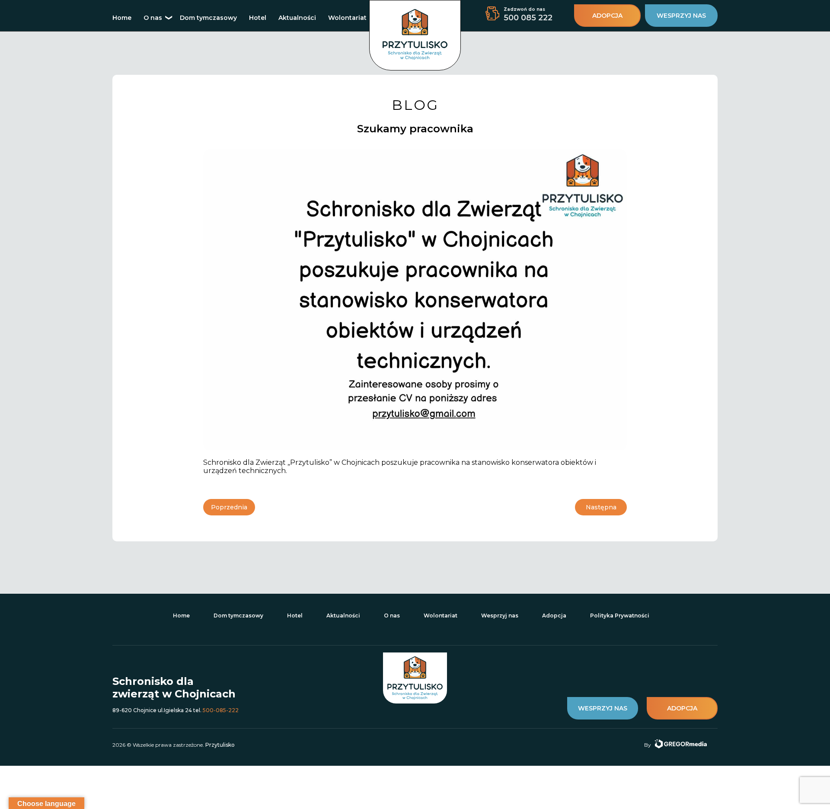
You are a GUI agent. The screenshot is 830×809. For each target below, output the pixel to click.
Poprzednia (229, 507)
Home (121, 18)
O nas (153, 18)
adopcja (607, 15)
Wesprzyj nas (499, 615)
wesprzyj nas (681, 15)
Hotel (257, 18)
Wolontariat (347, 18)
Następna (601, 507)
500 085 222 (528, 17)
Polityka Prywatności (619, 615)
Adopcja (554, 615)
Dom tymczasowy (208, 18)
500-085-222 (221, 710)
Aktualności (297, 18)
